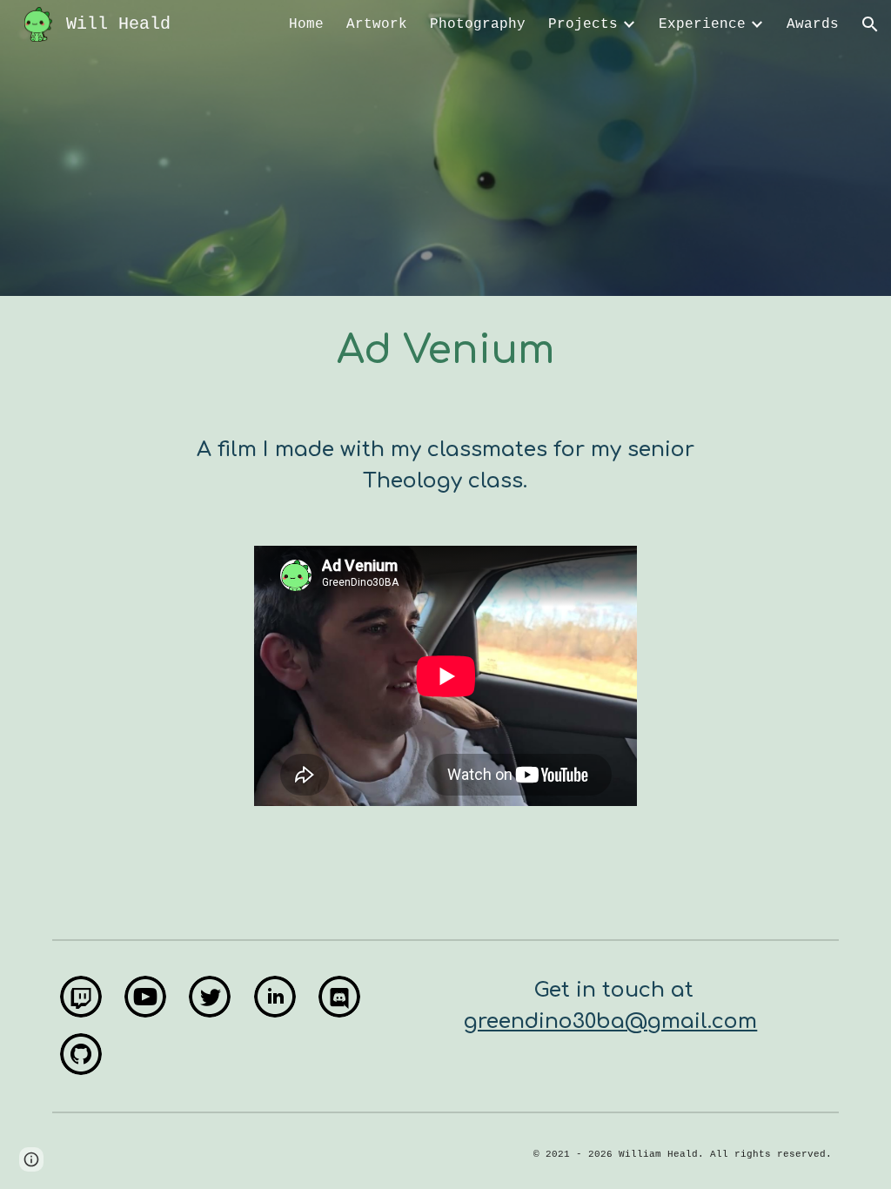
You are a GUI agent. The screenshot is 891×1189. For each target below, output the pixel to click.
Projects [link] (583, 24)
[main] (446, 351)
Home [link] (306, 24)
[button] (870, 24)
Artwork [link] (376, 24)
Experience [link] (702, 24)
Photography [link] (478, 24)
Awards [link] (813, 24)
